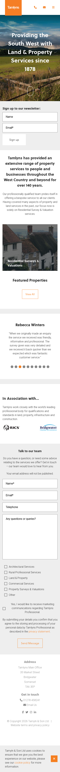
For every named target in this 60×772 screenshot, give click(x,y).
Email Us (31, 705)
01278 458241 (31, 700)
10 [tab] (48, 366)
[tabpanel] (30, 342)
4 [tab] (24, 366)
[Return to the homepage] (13, 8)
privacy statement (39, 631)
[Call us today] (35, 7)
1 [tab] (12, 366)
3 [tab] (20, 366)
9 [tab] (44, 366)
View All (30, 294)
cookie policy (22, 762)
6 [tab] (32, 366)
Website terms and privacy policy (30, 725)
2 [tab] (16, 366)
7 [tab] (36, 366)
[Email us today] (44, 7)
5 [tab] (28, 366)
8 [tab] (40, 366)
